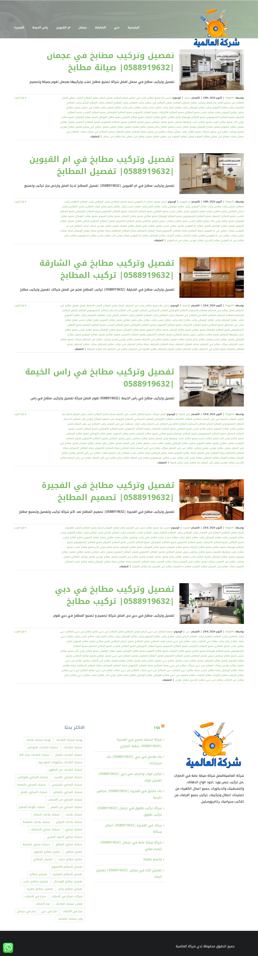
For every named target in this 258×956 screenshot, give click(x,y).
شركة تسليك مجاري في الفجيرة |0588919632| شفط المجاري (139, 742)
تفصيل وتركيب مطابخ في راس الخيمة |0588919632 (99, 378)
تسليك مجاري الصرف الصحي (64, 837)
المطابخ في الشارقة (186, 315)
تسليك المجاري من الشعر (66, 807)
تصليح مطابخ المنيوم (233, 112)
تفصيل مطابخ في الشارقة (155, 339)
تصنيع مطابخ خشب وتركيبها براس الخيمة (177, 438)
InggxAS (230, 98)
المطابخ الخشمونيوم (98, 310)
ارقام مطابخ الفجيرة (115, 527)
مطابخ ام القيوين (140, 235)
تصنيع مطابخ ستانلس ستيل (159, 122)
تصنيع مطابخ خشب (223, 122)
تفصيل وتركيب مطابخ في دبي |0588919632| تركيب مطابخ (114, 595)
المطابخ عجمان (173, 102)
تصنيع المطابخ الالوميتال (119, 112)
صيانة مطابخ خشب (140, 453)
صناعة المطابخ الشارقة (187, 344)
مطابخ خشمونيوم (87, 235)
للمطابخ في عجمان (97, 131)
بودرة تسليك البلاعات (69, 740)
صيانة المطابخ (196, 230)
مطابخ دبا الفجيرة (182, 566)
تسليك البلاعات (72, 747)
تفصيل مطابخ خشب (186, 127)
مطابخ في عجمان (136, 136)
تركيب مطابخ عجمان (118, 107)
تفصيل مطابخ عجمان (120, 127)
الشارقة (186, 305)
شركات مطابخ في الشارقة (214, 344)
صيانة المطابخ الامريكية (149, 230)
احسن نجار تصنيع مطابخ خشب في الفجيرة (148, 527)
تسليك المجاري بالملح (33, 792)
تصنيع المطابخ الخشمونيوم (221, 117)
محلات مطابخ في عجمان (223, 136)
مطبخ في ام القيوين (177, 240)
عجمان (187, 98)
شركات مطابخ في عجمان (160, 131)
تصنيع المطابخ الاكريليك (171, 112)
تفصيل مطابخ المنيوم (233, 127)
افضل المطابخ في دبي (111, 631)
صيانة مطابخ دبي (191, 670)
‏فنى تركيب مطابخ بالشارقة (112, 344)
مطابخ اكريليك (190, 235)
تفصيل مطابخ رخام (164, 127)
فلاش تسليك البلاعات (68, 904)
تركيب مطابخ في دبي (185, 641)
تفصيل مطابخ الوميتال (209, 127)
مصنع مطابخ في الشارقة (213, 349)
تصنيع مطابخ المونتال (110, 117)
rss (157, 728)
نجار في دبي (49, 911)
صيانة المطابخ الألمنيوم (175, 230)
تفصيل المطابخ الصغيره (88, 122)
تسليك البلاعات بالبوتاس (42, 747)
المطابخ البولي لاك (137, 310)
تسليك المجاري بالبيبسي (67, 784)
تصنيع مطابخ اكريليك (156, 117)
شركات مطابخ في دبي (182, 665)
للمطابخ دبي (173, 670)
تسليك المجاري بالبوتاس (33, 777)
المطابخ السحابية (197, 424)
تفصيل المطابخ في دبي (125, 656)
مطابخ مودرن (197, 240)
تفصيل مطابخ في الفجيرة (132, 557)
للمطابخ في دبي (157, 670)
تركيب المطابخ (137, 102)
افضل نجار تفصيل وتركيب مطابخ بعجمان (202, 102)
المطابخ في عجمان (155, 102)
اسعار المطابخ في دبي (160, 631)
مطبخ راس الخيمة (211, 462)
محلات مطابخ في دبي (108, 670)
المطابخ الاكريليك (198, 310)
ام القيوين (185, 201)
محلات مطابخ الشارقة (85, 344)
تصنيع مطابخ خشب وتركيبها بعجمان (193, 122)
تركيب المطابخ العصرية (99, 315)
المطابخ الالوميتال (179, 310)
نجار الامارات (42, 904)
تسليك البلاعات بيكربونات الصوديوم (60, 762)
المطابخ (198, 419)
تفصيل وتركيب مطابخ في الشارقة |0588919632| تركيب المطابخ (106, 269)
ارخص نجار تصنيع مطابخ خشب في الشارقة (147, 305)
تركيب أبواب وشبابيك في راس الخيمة (127, 424)
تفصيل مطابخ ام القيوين (198, 226)
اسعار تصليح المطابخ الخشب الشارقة (105, 305)
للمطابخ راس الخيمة (119, 453)
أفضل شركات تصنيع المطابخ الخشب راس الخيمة (141, 414)
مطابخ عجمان (152, 136)
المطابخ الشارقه (225, 315)
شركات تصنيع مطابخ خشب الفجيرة (197, 561)
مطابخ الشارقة (190, 349)
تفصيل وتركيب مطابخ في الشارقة (100, 339)
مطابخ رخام (71, 235)
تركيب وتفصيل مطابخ (133, 537)
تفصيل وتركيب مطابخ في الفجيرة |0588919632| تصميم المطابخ (108, 491)
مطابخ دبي (84, 675)
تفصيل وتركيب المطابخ (83, 557)
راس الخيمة (184, 414)
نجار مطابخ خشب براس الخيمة (185, 462)
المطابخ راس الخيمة (158, 424)
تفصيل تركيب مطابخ (102, 552)
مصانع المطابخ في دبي (82, 670)
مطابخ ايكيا (130, 675)
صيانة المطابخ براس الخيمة (211, 453)
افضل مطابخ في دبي (86, 631)
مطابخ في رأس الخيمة (104, 458)
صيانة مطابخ (104, 230)
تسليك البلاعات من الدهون (65, 770)
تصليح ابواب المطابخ (96, 206)
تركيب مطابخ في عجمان (94, 107)
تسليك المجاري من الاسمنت (65, 799)
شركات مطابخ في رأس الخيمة (152, 448)
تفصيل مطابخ (68, 122)
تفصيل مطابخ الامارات (85, 656)
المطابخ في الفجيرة (210, 532)
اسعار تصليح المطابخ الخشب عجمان (87, 98)
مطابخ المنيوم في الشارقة (143, 349)
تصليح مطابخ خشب (211, 112)
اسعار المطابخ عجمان (117, 98)
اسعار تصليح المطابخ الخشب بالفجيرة (85, 527)
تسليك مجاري (73, 829)
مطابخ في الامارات (234, 680)
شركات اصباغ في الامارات (66, 896)
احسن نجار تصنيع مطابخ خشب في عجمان (150, 98)
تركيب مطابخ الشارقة (233, 320)
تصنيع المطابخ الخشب (95, 112)
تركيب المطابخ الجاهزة (116, 102)
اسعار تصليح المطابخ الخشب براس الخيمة (94, 414)
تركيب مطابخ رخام (138, 107)
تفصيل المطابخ (136, 122)
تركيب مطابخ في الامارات (211, 641)
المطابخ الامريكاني (158, 310)
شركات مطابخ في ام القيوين (219, 230)
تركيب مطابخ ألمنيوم (223, 107)
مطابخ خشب (104, 235)
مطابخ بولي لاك (120, 235)
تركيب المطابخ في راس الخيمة (90, 424)
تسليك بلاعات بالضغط (36, 822)
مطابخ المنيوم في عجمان (174, 136)
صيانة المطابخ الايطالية (124, 230)
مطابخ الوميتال (157, 235)
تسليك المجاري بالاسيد (68, 777)
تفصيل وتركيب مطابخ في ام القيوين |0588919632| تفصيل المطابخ (101, 165)
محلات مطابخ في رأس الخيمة (92, 453)
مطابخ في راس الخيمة (80, 458)
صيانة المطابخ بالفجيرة (144, 561)
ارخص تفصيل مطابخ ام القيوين (151, 201)
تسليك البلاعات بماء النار (34, 755)
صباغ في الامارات (35, 896)
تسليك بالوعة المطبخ (32, 807)
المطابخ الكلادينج (207, 315)
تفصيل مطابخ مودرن (71, 127)
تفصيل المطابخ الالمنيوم (114, 122)
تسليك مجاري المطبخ (69, 844)
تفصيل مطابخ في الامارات (104, 660)
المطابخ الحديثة (118, 310)
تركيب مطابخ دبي (70, 636)
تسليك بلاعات (73, 814)
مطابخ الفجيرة (200, 566)
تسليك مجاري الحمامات (45, 829)
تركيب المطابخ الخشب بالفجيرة (142, 532)
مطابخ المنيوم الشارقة (170, 349)
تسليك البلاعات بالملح (68, 755)
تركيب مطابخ (221, 206)
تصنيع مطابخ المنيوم (133, 117)
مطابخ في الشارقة (118, 349)
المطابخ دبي (67, 631)
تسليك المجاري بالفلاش (67, 792)
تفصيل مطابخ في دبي (77, 660)
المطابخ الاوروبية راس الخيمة (118, 419)
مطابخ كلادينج (212, 240)
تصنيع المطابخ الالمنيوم (146, 112)
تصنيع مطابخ (174, 117)
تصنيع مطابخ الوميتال (87, 117)
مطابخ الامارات (204, 675)
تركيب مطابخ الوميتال (200, 107)
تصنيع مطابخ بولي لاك (222, 221)
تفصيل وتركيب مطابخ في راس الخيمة (189, 448)
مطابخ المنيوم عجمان (199, 136)
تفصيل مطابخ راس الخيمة (136, 443)
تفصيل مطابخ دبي (172, 660)
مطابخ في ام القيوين (232, 240)
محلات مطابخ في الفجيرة (222, 566)
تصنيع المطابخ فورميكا (194, 117)
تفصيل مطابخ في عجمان (96, 127)
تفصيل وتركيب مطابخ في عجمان (227, 131)
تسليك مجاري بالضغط (36, 844)
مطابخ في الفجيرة (162, 566)
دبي (188, 631)
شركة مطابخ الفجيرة (167, 561)
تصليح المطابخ (77, 206)
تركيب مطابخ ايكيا (179, 107)
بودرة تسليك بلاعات (38, 740)
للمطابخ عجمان (116, 131)
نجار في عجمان (26, 911)
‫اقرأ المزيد (19, 98)
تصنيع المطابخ (192, 112)
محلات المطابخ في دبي (133, 670)
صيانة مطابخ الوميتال (85, 230)
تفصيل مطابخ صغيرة (143, 127)
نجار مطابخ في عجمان (114, 136)
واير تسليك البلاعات (70, 919)
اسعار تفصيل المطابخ (122, 201)
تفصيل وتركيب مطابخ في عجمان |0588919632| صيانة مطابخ (110, 61)
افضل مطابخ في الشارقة (221, 310)
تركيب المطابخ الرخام (93, 102)
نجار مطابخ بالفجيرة (142, 566)
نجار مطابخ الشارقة (96, 349)
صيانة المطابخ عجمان (135, 131)
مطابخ (202, 235)
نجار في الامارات (72, 911)
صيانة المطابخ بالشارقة (162, 344)
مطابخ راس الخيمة (140, 458)
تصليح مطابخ (73, 107)
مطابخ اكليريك (174, 235)
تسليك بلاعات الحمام (47, 814)
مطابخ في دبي (215, 680)
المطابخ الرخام (79, 310)
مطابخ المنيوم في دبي (183, 675)
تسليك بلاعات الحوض (69, 822)
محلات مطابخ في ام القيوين (222, 235)
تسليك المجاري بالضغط (31, 784)
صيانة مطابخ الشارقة (138, 344)
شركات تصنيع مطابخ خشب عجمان (192, 131)
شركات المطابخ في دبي (208, 665)
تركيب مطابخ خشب (158, 107)
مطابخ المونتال (161, 675)
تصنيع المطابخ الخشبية (224, 216)
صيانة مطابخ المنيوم (185, 453)
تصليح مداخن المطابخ (123, 641)
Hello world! (152, 859)
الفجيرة (186, 527)
